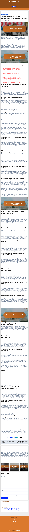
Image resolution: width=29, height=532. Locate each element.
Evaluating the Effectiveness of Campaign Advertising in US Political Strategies (14, 510)
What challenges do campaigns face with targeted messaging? (11, 77)
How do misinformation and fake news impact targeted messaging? (12, 78)
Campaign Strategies (4, 14)
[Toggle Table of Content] (22, 65)
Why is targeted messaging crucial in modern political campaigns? (11, 69)
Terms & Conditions (14, 523)
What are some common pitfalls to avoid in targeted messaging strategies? (12, 82)
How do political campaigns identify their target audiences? (11, 72)
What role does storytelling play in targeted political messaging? (11, 76)
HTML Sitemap (14, 528)
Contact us (12, 9)
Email (2, 490)
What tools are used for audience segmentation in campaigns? (11, 73)
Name (2, 487)
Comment (3, 476)
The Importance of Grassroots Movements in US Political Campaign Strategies (14, 509)
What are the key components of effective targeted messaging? (11, 71)
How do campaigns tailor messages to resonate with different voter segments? (13, 74)
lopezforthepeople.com (14, 1)
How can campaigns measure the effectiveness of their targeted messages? (12, 81)
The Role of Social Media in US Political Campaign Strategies (11, 508)
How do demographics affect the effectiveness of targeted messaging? (12, 68)
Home (14, 519)
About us (16, 9)
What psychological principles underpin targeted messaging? (10, 67)
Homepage (14, 6)
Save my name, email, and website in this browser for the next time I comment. (13, 495)
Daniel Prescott (6, 20)
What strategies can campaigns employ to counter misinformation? (11, 79)
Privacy (14, 521)
